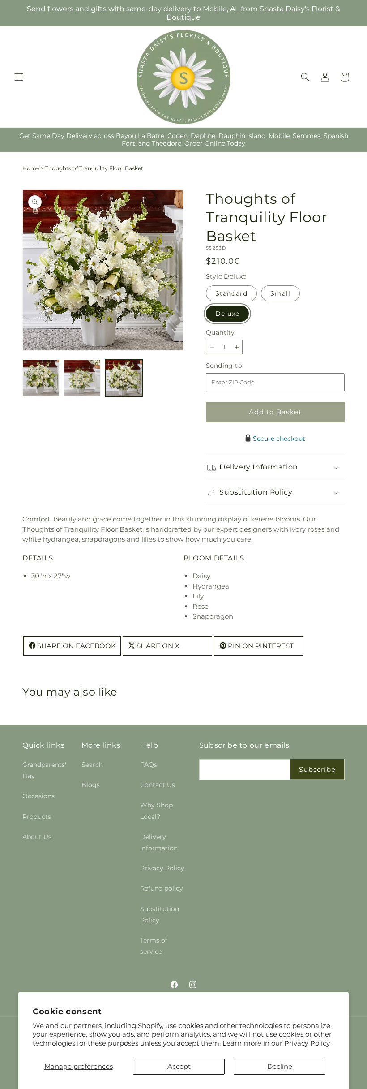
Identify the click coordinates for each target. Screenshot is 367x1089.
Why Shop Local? (156, 810)
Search (92, 765)
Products (36, 817)
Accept (179, 1066)
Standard (231, 293)
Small (280, 293)
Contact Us (157, 785)
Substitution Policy (159, 914)
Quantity (220, 332)
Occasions (38, 796)
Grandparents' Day (44, 770)
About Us (36, 837)
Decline (279, 1066)
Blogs (90, 785)
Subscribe (317, 769)
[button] (19, 77)
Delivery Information (159, 842)
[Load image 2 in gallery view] (82, 378)
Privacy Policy (307, 1043)
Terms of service (153, 946)
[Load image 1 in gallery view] (41, 378)
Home (30, 168)
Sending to (237, 365)
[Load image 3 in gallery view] (123, 378)
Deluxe (227, 314)
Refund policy (161, 888)
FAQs (148, 765)
